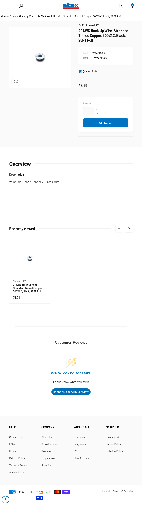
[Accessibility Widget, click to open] (5, 499)
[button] (11, 6)
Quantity (87, 103)
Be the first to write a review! (71, 392)
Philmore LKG (89, 25)
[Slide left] (119, 228)
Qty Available (91, 71)
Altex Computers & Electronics (120, 491)
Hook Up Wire (26, 16)
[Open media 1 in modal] (40, 57)
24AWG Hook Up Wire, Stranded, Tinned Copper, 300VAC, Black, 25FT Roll (28, 288)
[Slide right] (129, 228)
